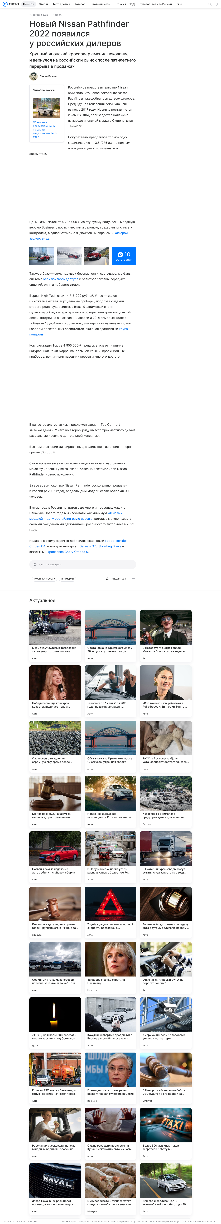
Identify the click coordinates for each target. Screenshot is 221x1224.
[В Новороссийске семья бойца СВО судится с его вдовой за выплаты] (166, 1078)
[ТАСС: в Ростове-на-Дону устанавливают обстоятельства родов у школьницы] (166, 747)
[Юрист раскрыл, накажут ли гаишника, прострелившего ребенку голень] (55, 802)
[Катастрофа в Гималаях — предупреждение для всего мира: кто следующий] (166, 802)
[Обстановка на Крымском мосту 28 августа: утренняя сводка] (110, 636)
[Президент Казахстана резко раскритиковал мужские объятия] (110, 1078)
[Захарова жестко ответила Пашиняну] (110, 968)
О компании (19, 1221)
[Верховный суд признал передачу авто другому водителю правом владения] (166, 912)
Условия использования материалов (110, 1221)
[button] (41, 256)
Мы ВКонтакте (69, 1221)
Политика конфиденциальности (199, 1221)
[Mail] (5, 4)
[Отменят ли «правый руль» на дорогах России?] (166, 968)
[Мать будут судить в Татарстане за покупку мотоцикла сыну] (55, 636)
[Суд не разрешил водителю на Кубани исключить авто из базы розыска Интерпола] (110, 1134)
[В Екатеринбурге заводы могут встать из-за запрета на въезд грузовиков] (166, 857)
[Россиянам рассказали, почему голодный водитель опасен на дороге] (55, 1134)
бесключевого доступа (60, 279)
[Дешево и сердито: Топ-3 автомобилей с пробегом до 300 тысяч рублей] (166, 1189)
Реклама (32, 1221)
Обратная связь (139, 1221)
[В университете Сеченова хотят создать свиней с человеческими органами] (110, 1189)
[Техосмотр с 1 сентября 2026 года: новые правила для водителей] (110, 691)
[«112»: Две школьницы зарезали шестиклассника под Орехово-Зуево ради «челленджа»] (55, 1023)
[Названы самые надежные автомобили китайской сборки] (55, 857)
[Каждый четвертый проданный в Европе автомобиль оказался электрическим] (110, 1023)
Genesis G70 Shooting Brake (100, 546)
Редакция (84, 1221)
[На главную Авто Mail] (13, 4)
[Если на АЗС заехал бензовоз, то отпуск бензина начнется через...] (55, 1078)
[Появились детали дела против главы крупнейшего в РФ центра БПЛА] (55, 912)
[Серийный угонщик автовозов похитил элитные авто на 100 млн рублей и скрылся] (55, 968)
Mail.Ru (7, 1221)
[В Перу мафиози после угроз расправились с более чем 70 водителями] (110, 857)
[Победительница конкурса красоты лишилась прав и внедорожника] (55, 691)
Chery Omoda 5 (76, 552)
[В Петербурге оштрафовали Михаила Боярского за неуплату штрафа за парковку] (166, 636)
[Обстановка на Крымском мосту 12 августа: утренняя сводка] (110, 747)
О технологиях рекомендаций (165, 1221)
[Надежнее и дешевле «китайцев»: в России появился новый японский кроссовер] (110, 802)
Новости (57, 14)
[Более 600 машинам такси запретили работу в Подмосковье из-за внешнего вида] (166, 1134)
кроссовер (55, 552)
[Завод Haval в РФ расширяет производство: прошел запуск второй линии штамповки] (55, 1189)
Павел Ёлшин (48, 76)
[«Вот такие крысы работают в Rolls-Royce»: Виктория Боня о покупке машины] (166, 691)
